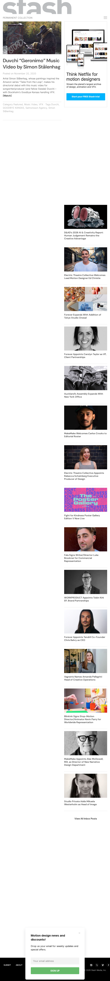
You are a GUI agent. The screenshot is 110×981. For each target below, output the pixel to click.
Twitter (96, 965)
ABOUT (19, 965)
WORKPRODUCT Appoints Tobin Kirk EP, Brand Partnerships (84, 599)
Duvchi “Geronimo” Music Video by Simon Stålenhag (31, 63)
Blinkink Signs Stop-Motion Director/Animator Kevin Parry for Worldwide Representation (82, 719)
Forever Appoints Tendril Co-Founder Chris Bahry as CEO (84, 639)
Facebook (108, 965)
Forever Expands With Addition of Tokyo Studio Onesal (82, 316)
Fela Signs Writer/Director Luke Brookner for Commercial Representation (81, 558)
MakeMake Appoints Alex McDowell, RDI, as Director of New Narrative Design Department (83, 761)
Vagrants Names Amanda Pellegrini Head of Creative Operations (83, 678)
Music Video (30, 104)
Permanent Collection (17, 17)
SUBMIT (7, 965)
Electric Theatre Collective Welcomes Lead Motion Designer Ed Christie (84, 277)
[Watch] (7, 95)
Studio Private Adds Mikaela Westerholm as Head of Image (80, 803)
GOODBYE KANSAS (13, 107)
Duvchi (55, 104)
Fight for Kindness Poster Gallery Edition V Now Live (82, 517)
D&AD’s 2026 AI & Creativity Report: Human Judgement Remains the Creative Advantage (83, 235)
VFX (41, 104)
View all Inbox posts (85, 818)
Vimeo (102, 965)
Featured (18, 104)
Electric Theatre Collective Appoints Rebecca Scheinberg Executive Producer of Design (84, 475)
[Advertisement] (32, 143)
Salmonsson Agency (36, 107)
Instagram (91, 965)
